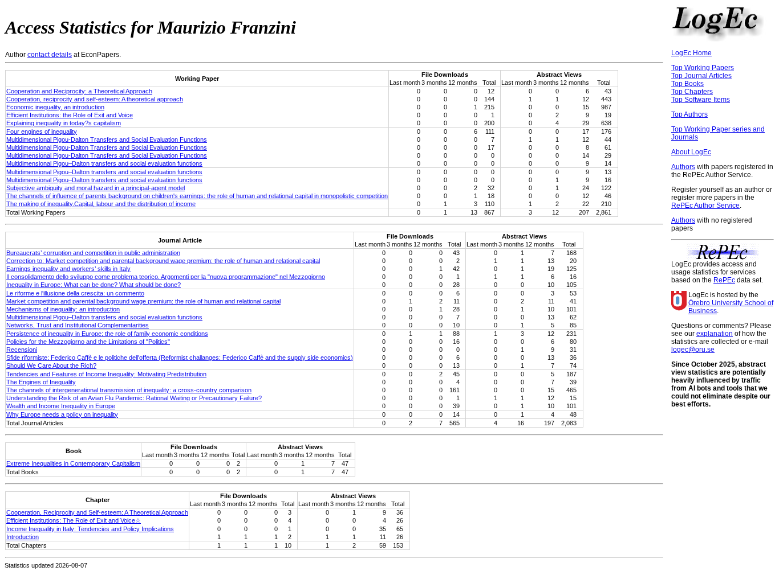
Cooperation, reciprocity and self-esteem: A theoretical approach (94, 99)
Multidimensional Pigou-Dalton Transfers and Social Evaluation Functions (106, 139)
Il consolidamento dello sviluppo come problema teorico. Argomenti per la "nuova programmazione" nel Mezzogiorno (165, 276)
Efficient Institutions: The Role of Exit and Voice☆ (73, 520)
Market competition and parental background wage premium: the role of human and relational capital (143, 301)
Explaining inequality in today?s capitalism (63, 123)
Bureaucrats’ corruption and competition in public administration (93, 252)
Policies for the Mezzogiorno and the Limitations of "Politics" (88, 341)
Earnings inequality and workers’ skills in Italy (68, 268)
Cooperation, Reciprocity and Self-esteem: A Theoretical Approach (97, 512)
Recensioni (21, 349)
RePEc (724, 280)
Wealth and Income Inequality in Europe (60, 405)
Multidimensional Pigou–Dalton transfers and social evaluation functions (104, 163)
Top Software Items (700, 100)
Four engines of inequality (41, 131)
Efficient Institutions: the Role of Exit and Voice (69, 115)
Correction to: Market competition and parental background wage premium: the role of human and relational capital (163, 260)
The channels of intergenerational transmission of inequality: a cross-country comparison (128, 390)
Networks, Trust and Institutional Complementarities (77, 325)
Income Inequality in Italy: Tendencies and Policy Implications (90, 528)
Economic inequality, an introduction (55, 107)
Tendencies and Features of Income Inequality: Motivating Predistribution (106, 374)
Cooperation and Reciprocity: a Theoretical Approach (79, 91)
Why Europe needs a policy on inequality (62, 414)
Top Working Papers (702, 68)
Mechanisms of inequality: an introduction (63, 309)
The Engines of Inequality (41, 382)
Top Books (687, 84)
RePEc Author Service (705, 206)
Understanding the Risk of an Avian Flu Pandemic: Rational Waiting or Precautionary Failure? (134, 398)
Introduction (22, 536)
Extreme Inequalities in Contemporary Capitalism (73, 463)
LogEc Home (691, 53)
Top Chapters (692, 92)
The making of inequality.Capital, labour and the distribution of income (101, 203)
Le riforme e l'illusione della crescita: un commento (75, 293)
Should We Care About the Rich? (51, 365)
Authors (683, 167)
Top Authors (689, 114)
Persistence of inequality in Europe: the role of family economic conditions (107, 333)
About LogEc (691, 152)
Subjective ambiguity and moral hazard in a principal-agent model (95, 187)
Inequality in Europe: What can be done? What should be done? (93, 284)
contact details (49, 55)
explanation (714, 334)
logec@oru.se (693, 350)
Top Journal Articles (701, 76)
